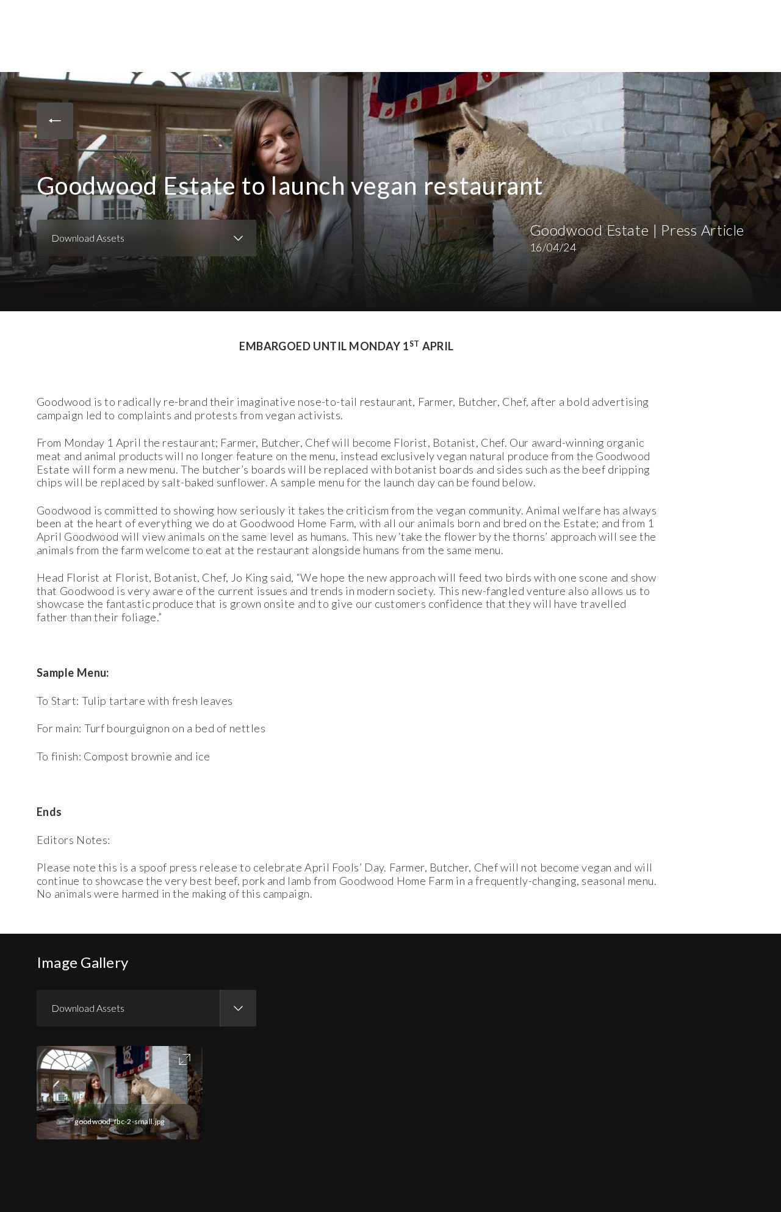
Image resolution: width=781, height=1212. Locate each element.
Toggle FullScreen (184, 1059)
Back (55, 121)
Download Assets (87, 237)
